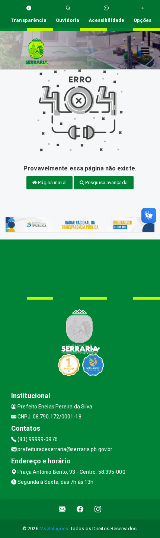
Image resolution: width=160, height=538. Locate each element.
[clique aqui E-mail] (62, 509)
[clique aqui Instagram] (98, 509)
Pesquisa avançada (106, 182)
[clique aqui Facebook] (80, 509)
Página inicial (52, 182)
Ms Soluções (53, 528)
